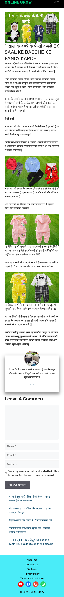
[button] (54, 2)
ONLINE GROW (18, 2)
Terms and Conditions (32, 578)
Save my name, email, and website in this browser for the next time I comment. (33, 473)
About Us (32, 560)
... (32, 383)
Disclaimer (32, 569)
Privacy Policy (32, 573)
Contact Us (32, 564)
